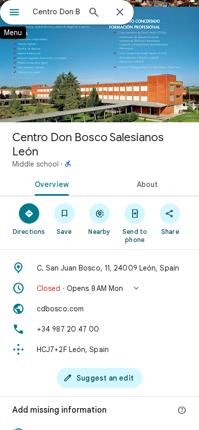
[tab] (49, 183)
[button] (99, 288)
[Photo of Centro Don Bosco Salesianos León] (99, 61)
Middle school (35, 164)
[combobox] (56, 12)
